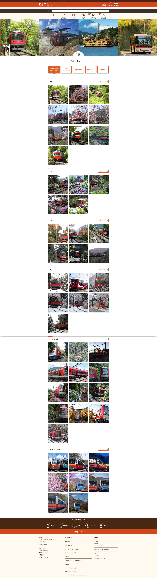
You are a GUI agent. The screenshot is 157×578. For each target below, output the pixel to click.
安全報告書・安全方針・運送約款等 (101, 549)
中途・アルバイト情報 (99, 545)
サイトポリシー (98, 555)
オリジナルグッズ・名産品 (70, 552)
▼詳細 (106, 11)
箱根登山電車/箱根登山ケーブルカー (47, 550)
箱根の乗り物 (42, 549)
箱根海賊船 (78, 69)
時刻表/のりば (42, 541)
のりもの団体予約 (68, 545)
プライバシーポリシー (99, 556)
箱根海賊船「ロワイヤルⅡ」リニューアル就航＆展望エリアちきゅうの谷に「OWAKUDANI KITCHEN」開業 (77, 8)
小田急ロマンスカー (44, 557)
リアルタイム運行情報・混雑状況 (46, 539)
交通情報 (41, 537)
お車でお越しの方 (68, 537)
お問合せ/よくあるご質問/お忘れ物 (72, 568)
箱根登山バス (90, 69)
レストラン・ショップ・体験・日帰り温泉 (73, 560)
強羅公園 (102, 69)
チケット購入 (68, 541)
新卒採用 (96, 543)
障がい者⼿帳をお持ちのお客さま (72, 549)
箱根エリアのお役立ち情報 (70, 571)
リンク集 (96, 560)
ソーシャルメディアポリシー (100, 558)
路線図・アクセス (43, 544)
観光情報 (67, 564)
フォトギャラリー (68, 556)
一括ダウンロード (102, 81)
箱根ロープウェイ (66, 69)
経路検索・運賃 (43, 543)
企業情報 (96, 537)
